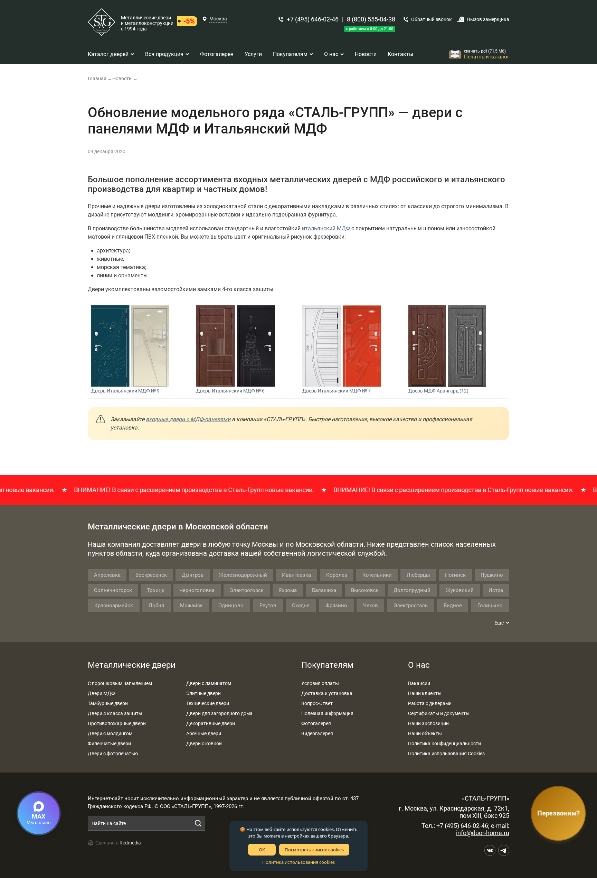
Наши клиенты (425, 693)
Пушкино (492, 575)
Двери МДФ (101, 693)
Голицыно (490, 605)
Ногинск (455, 575)
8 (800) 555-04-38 (371, 19)
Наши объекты (425, 733)
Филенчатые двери (109, 743)
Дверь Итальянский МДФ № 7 (336, 391)
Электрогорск (247, 590)
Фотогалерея (316, 723)
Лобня (156, 605)
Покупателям (327, 665)
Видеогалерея (317, 733)
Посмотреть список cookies (314, 850)
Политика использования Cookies (446, 753)
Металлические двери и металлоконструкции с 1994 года (147, 23)
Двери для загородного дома (219, 713)
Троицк (155, 590)
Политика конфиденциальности (444, 743)
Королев (337, 575)
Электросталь (411, 605)
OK (262, 850)
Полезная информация (327, 713)
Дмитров (193, 575)
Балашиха (324, 590)
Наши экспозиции (428, 723)
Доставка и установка (326, 693)
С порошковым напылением (120, 683)
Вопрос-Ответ (317, 703)
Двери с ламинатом (208, 683)
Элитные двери (203, 693)
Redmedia (130, 842)
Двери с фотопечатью (113, 753)
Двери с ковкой (204, 743)
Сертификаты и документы (439, 713)
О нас (419, 665)
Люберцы (418, 575)
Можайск (191, 605)
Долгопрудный (412, 590)
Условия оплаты (320, 683)
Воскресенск (151, 575)
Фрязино (336, 605)
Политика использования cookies (298, 862)
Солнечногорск (113, 590)
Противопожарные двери (117, 723)
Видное (453, 605)
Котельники (377, 575)
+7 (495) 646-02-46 (313, 19)
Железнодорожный (243, 575)
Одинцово (231, 605)
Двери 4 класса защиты (115, 713)
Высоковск (365, 590)
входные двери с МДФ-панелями (188, 419)
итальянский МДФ (326, 228)
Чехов (370, 605)
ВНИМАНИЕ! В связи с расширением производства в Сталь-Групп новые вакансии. (172, 489)
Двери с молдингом (110, 733)
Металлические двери (132, 665)
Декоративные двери (210, 723)
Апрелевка (107, 575)
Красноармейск (113, 605)
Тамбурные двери (108, 703)
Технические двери (207, 703)
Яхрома (287, 590)
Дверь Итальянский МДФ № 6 (230, 391)
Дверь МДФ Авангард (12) (438, 391)
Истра (496, 590)
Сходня (301, 605)
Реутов (267, 605)
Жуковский (460, 590)
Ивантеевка (296, 575)
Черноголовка (197, 590)
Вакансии (419, 683)
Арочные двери (203, 733)
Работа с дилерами (430, 703)
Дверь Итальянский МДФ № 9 (125, 391)
